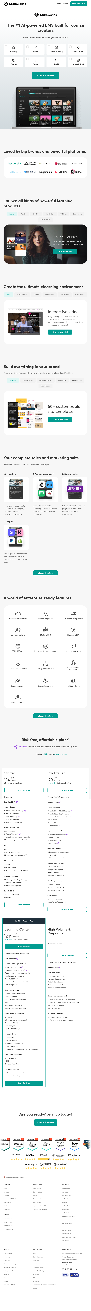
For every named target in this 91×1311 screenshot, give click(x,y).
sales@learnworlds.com (70, 1265)
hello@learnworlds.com (70, 1259)
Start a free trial (78, 4)
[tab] (12, 214)
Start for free (24, 790)
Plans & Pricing (62, 3)
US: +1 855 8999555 (72, 1253)
